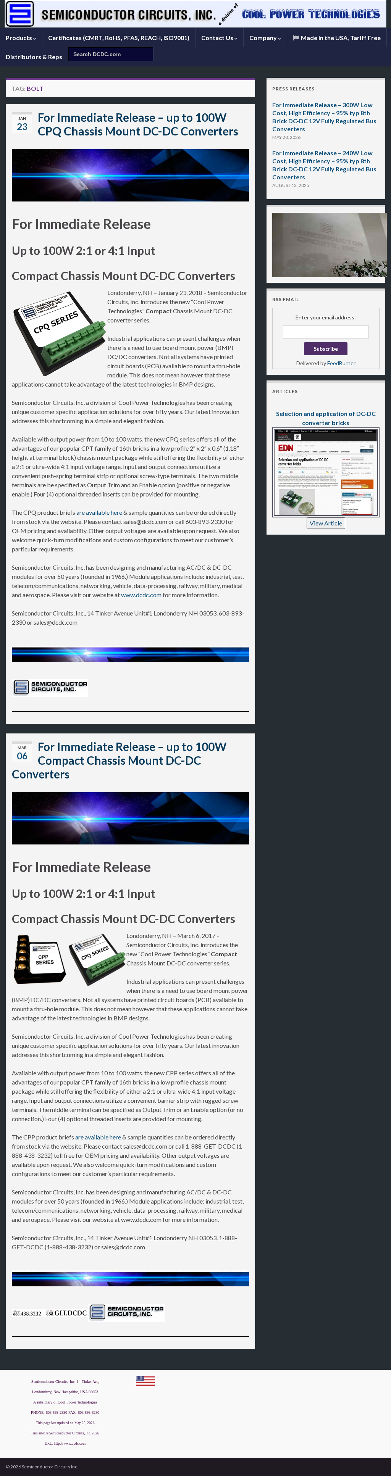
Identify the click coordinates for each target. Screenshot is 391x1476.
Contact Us (217, 37)
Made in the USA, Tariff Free (340, 37)
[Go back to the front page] (195, 14)
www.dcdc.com (141, 594)
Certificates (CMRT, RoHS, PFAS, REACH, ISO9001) (118, 37)
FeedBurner (341, 363)
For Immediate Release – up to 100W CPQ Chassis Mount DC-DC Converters (138, 124)
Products (19, 37)
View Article (326, 523)
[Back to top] (373, 1458)
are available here (99, 512)
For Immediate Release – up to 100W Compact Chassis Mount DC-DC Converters (119, 760)
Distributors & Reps (34, 56)
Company (263, 37)
